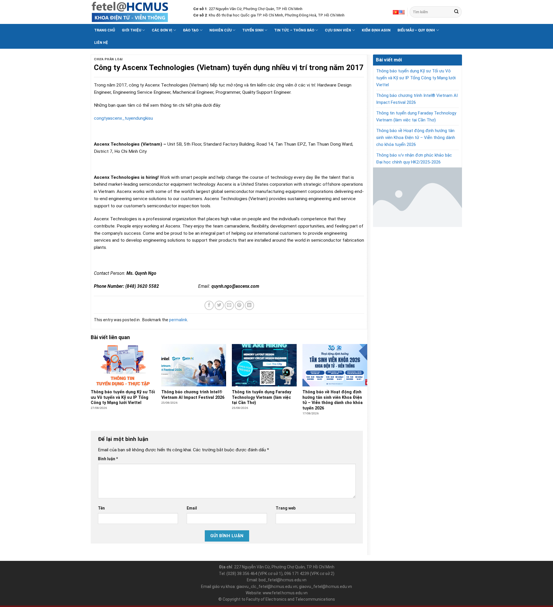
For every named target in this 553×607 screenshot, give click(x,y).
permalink (178, 319)
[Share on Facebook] (209, 305)
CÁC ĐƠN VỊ (162, 30)
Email (192, 508)
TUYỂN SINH (253, 30)
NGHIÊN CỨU (220, 30)
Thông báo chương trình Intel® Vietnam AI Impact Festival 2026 (417, 99)
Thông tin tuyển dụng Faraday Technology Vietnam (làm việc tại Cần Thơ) (416, 116)
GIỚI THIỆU (131, 30)
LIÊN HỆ (101, 42)
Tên (101, 508)
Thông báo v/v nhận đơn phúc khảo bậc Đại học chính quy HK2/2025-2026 (414, 159)
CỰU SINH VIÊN (338, 30)
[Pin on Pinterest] (239, 305)
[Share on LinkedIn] (249, 305)
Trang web (286, 508)
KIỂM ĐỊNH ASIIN (376, 30)
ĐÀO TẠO (190, 30)
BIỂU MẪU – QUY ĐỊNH (416, 30)
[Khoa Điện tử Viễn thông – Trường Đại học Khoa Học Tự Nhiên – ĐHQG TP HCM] (138, 12)
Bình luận (108, 458)
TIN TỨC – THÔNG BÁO (294, 30)
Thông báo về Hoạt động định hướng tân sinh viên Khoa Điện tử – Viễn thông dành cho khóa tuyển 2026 (415, 137)
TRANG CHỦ (104, 30)
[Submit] (456, 12)
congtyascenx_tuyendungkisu (123, 118)
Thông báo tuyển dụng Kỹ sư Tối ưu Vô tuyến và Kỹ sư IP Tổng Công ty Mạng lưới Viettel (416, 77)
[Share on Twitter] (219, 305)
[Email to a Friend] (229, 305)
